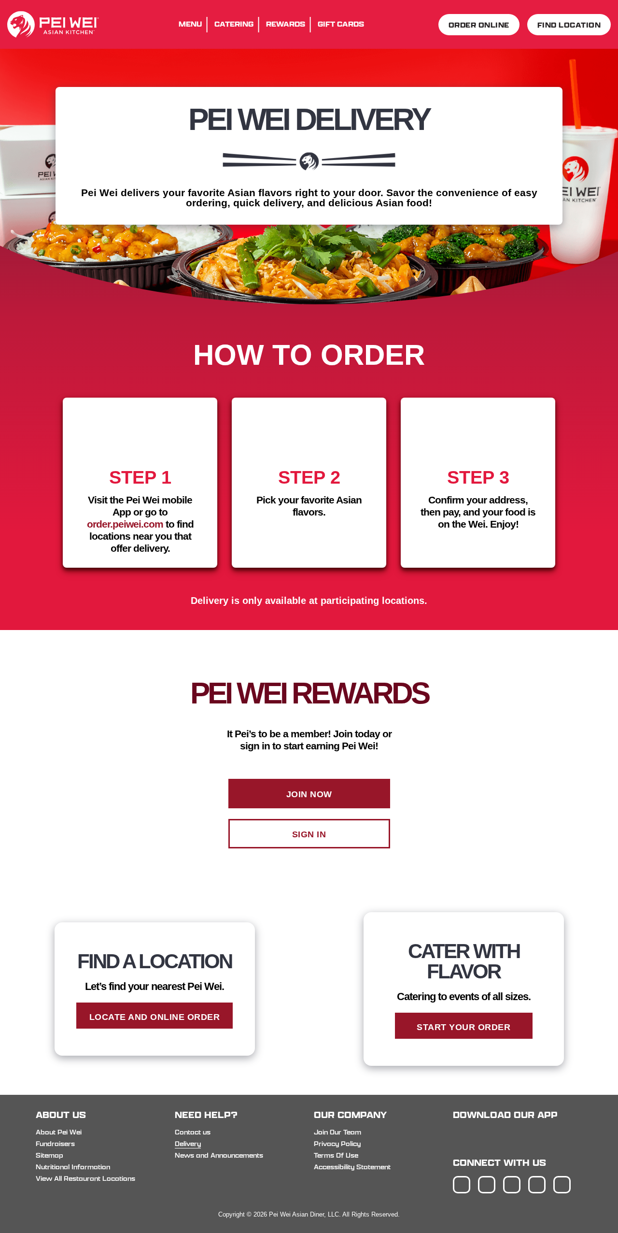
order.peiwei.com (125, 524)
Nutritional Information (73, 1166)
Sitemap (49, 1155)
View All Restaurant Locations (85, 1178)
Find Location (569, 24)
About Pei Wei (59, 1132)
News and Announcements (219, 1155)
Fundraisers (55, 1143)
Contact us (193, 1132)
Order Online (479, 24)
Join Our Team (337, 1132)
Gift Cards (341, 24)
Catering (233, 24)
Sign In (309, 834)
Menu (190, 24)
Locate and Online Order (154, 1017)
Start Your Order (463, 1027)
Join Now (309, 794)
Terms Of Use (336, 1155)
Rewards (285, 24)
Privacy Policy (337, 1143)
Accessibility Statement (352, 1166)
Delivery (188, 1143)
